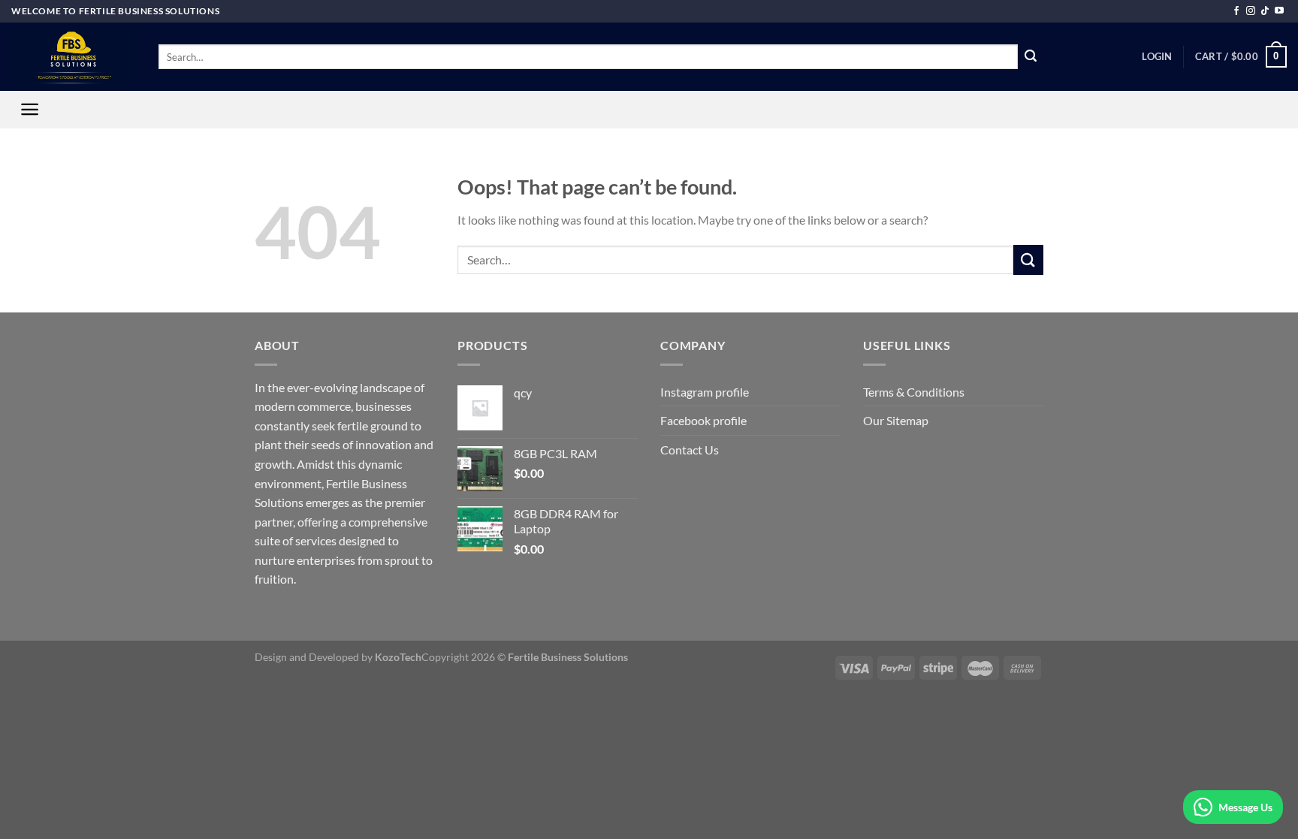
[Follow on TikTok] (1264, 11)
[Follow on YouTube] (1279, 11)
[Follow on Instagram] (1250, 11)
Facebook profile (703, 420)
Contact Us (689, 449)
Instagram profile (704, 392)
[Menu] (29, 109)
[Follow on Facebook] (1236, 11)
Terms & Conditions (913, 392)
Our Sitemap (895, 420)
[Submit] (1030, 57)
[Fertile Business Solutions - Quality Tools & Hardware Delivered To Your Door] (73, 57)
